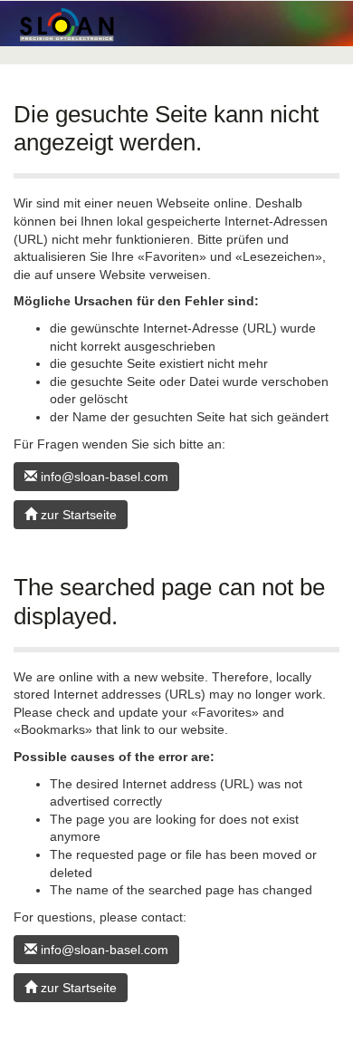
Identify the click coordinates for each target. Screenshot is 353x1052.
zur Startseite (77, 514)
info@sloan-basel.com (102, 476)
